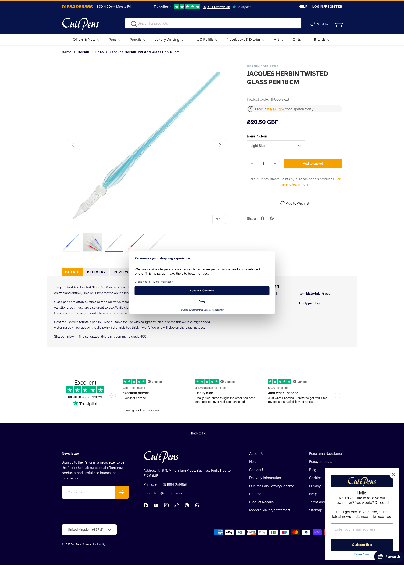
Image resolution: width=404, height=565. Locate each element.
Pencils (135, 39)
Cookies (315, 477)
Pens (113, 39)
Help (303, 6)
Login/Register (327, 6)
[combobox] (213, 23)
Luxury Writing (167, 39)
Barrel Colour (257, 136)
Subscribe (362, 544)
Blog (312, 469)
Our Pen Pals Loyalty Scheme (271, 485)
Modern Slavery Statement (269, 509)
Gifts (296, 39)
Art (276, 39)
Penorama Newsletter (325, 453)
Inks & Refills (202, 39)
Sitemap (315, 509)
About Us (256, 453)
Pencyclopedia (320, 461)
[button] (339, 24)
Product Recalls (261, 502)
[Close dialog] (393, 474)
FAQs (313, 493)
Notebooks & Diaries (244, 39)
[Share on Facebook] (263, 218)
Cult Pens (76, 544)
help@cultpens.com (169, 493)
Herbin (253, 66)
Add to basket (313, 163)
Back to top (199, 433)
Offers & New (84, 39)
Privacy (315, 485)
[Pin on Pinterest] (272, 218)
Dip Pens (271, 66)
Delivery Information (265, 477)
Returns (255, 493)
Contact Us (257, 469)
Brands (319, 39)
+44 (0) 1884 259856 (171, 484)
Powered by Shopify (93, 544)
